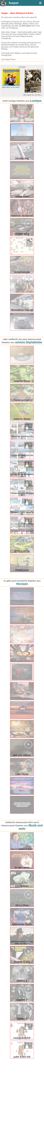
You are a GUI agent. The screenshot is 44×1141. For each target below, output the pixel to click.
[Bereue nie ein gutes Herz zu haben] (22, 604)
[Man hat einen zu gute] (22, 642)
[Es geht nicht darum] (22, 661)
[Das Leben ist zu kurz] (22, 623)
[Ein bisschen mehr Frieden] (22, 794)
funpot (13, 3)
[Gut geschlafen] (22, 330)
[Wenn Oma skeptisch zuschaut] (22, 140)
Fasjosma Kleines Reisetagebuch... (34, 87)
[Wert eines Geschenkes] (22, 813)
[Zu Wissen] (22, 699)
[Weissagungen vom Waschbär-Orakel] (22, 121)
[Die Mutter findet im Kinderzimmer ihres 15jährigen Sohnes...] (22, 178)
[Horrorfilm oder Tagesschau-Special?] (22, 292)
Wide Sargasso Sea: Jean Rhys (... (12, 95)
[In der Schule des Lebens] (22, 737)
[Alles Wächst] (22, 680)
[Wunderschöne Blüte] (22, 363)
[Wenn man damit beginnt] (22, 718)
